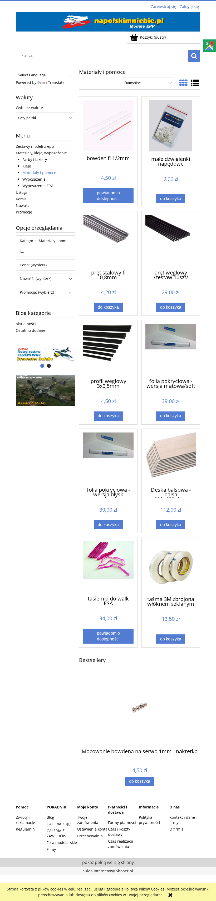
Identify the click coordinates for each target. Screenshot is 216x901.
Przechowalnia (90, 835)
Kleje (26, 166)
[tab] (42, 366)
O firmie (176, 829)
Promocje (24, 212)
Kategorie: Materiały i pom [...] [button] (43, 246)
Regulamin (25, 829)
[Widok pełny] (195, 82)
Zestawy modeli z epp (35, 146)
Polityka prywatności (149, 820)
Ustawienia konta (92, 829)
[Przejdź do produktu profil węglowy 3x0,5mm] (108, 349)
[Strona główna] (108, 21)
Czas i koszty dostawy (119, 832)
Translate (56, 82)
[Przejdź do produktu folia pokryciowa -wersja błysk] (108, 457)
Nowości (23, 205)
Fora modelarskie (62, 842)
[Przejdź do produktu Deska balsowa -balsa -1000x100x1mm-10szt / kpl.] (170, 457)
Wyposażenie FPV (37, 185)
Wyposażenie (34, 179)
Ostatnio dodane (30, 330)
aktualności (26, 323)
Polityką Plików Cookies (144, 889)
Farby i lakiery (34, 159)
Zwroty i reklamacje (25, 820)
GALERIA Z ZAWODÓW (56, 833)
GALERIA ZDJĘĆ (60, 823)
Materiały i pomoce (39, 172)
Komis (21, 198)
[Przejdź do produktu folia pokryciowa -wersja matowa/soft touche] (170, 349)
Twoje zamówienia (87, 820)
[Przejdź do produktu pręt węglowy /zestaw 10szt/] (170, 240)
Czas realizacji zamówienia (120, 844)
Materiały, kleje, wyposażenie (41, 152)
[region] (45, 354)
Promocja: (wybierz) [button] (37, 292)
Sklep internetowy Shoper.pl (108, 870)
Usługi (21, 192)
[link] (45, 390)
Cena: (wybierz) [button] (33, 264)
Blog (50, 817)
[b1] (45, 354)
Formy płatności (122, 822)
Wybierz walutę (29, 108)
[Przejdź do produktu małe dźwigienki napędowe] (170, 125)
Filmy (51, 849)
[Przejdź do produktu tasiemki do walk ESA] (108, 566)
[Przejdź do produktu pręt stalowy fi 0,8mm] (108, 240)
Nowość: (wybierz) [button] (35, 278)
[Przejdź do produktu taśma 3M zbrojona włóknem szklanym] (170, 566)
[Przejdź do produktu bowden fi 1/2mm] (108, 125)
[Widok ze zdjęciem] (183, 82)
